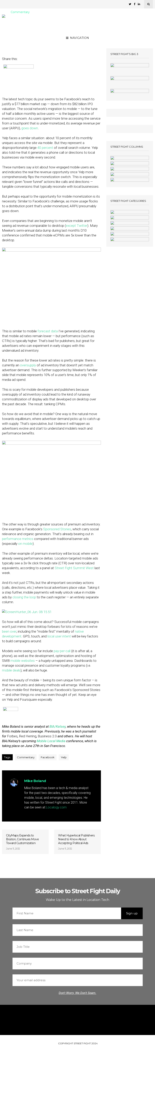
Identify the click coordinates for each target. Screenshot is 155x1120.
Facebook (47, 757)
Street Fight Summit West (74, 568)
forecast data (48, 331)
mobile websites (22, 661)
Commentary (20, 12)
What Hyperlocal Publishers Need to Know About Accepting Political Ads (76, 839)
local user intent (59, 636)
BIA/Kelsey (57, 726)
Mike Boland (38, 38)
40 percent (45, 148)
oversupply (28, 365)
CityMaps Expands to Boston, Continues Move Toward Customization (22, 839)
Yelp (64, 757)
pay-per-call (62, 651)
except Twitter (76, 226)
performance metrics (17, 539)
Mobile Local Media (51, 741)
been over (9, 631)
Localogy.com (56, 807)
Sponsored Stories (57, 529)
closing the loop (24, 597)
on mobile (25, 544)
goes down (29, 128)
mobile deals (11, 670)
